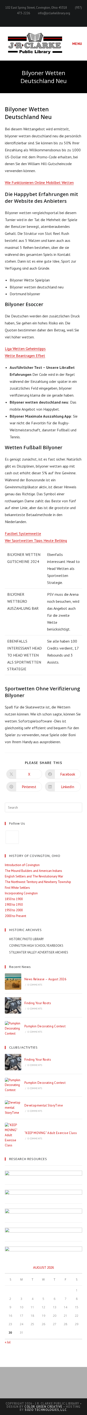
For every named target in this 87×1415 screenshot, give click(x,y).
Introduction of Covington (22, 865)
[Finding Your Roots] (13, 1005)
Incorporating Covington (21, 893)
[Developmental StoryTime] (13, 1107)
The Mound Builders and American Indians (33, 871)
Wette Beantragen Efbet (25, 355)
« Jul (8, 1342)
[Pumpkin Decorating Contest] (13, 1028)
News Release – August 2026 (45, 979)
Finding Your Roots (37, 1003)
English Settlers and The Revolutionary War (34, 876)
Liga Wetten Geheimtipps (25, 348)
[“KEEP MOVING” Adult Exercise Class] (13, 1135)
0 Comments (35, 984)
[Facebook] (12, 837)
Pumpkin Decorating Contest (44, 1026)
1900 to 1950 (14, 905)
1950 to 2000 (14, 910)
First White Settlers (17, 888)
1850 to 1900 (14, 899)
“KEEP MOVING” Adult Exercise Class (50, 1133)
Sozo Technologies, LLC (45, 1410)
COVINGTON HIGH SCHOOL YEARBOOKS (36, 946)
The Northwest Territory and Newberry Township (38, 882)
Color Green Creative (43, 1407)
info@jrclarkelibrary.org (54, 13)
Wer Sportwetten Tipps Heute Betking (36, 540)
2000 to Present (15, 916)
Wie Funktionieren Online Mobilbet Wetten (39, 182)
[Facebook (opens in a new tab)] (44, 18)
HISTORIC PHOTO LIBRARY (26, 939)
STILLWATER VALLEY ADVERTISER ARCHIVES (38, 952)
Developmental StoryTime (43, 1105)
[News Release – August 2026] (13, 981)
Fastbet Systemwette (23, 533)
